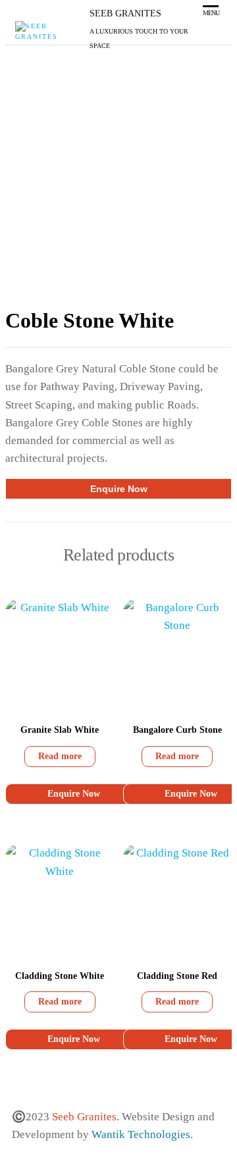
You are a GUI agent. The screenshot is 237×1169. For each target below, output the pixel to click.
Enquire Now (118, 489)
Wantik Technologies (141, 1134)
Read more (60, 756)
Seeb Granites (125, 13)
